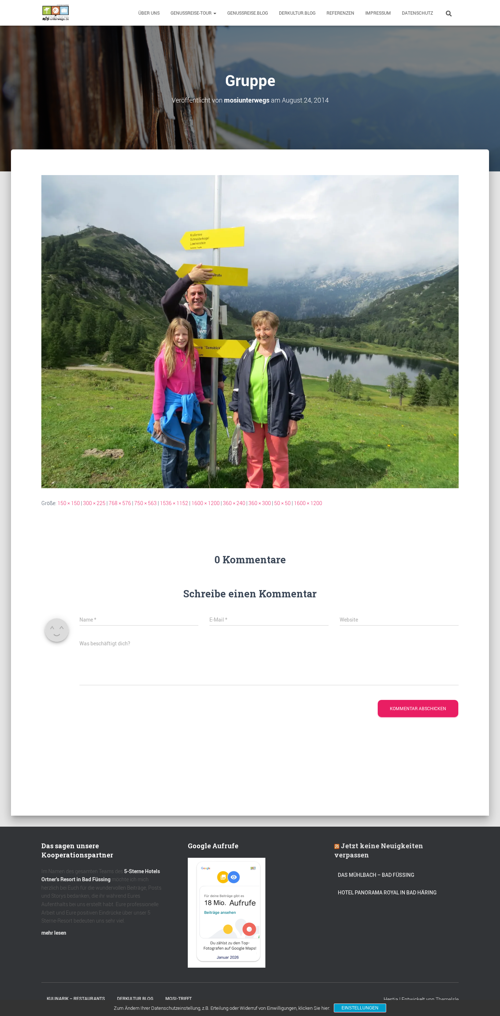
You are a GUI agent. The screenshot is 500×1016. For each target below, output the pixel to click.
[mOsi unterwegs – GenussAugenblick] (55, 13)
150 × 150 (68, 503)
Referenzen (340, 13)
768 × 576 (120, 503)
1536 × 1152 (174, 503)
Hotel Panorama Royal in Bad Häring (387, 893)
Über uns (149, 13)
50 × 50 (282, 503)
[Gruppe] (250, 330)
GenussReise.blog (247, 13)
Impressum (378, 13)
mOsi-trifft (178, 998)
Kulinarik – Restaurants (76, 998)
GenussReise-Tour (192, 13)
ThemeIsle (447, 999)
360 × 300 (260, 503)
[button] (214, 13)
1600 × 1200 (205, 503)
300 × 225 (94, 503)
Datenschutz (417, 13)
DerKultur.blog (297, 13)
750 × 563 (145, 503)
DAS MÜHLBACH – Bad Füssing (376, 875)
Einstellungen (360, 1008)
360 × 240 (234, 503)
